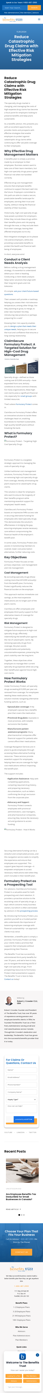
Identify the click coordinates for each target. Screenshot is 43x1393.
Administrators (31, 1381)
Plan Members (25, 13)
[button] (19, 1215)
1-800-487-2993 (30, 2)
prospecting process (29, 911)
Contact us (8, 979)
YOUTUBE (8, 1132)
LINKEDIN (20, 1132)
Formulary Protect (24, 404)
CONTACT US (21, 1252)
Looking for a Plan (13, 1376)
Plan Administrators (11, 13)
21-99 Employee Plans (21, 1316)
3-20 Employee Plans (21, 1311)
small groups (26, 396)
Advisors (36, 13)
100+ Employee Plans (21, 1320)
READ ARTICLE (12, 1209)
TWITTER (32, 1132)
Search (34, 8)
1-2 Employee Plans (21, 1307)
